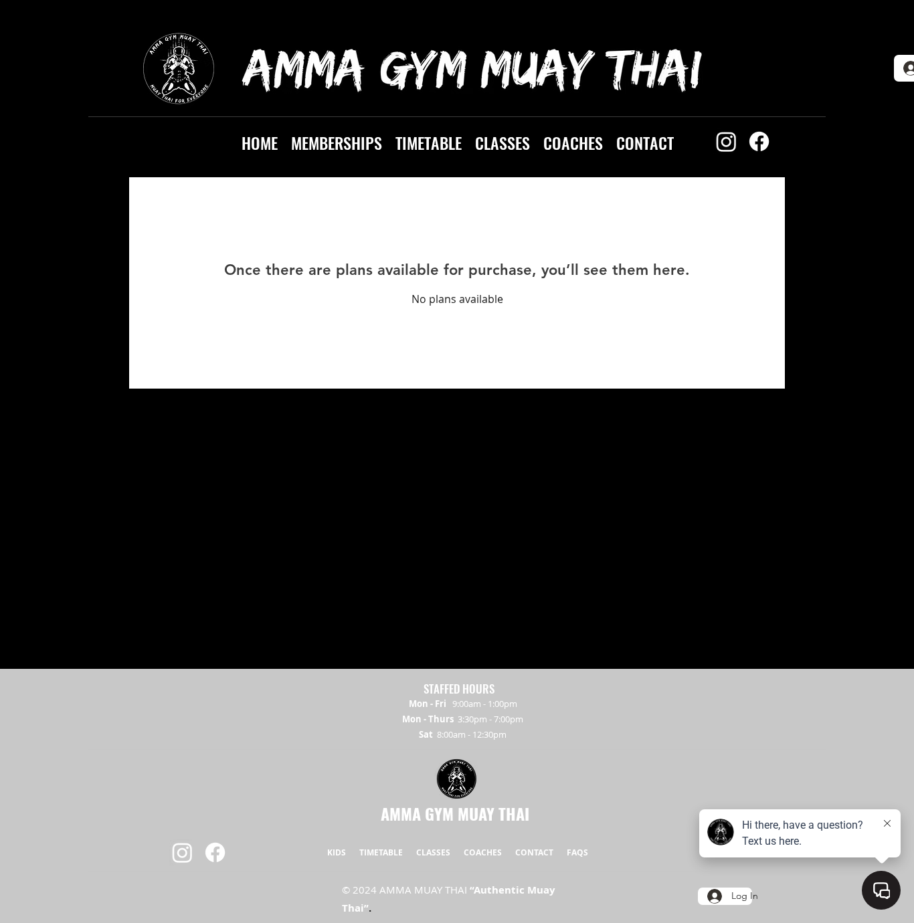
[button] (336, 141)
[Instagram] (726, 141)
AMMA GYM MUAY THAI (455, 813)
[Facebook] (759, 141)
